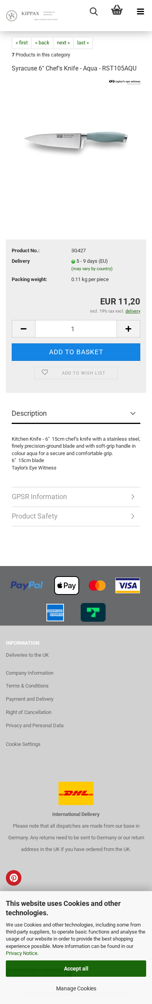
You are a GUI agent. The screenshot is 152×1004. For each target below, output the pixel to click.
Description (29, 413)
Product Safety (35, 516)
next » (63, 43)
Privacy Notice (21, 953)
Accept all (76, 968)
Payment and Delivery (29, 699)
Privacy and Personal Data (35, 725)
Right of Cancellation (28, 712)
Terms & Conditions (27, 686)
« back (42, 43)
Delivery (21, 261)
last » (83, 43)
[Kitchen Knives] (76, 138)
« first (22, 43)
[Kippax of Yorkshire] (31, 15)
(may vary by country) (92, 268)
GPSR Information (39, 496)
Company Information (29, 673)
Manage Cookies (76, 988)
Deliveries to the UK (27, 655)
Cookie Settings (23, 744)
